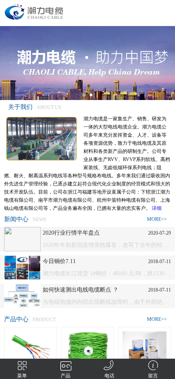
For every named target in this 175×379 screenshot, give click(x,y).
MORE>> (157, 219)
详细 (157, 208)
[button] (84, 95)
